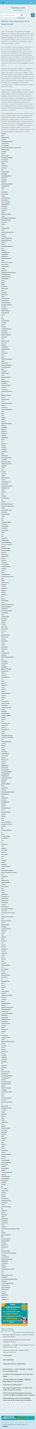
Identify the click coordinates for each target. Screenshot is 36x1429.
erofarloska (4, 1122)
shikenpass (4, 661)
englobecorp (4, 530)
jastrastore (4, 270)
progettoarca (4, 798)
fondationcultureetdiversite (8, 272)
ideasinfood (4, 1074)
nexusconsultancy (6, 385)
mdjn (2, 651)
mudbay (3, 592)
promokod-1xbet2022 (7, 737)
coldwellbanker (5, 1176)
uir (2, 1208)
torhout (3, 862)
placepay (3, 1196)
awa (2, 470)
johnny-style (4, 637)
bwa (2, 967)
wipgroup (4, 1057)
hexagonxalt (4, 1017)
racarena (3, 327)
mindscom (4, 433)
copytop (3, 1192)
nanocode (4, 685)
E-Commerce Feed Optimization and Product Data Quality (18, 1375)
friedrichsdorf (5, 776)
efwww (3, 1047)
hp (2, 317)
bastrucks (4, 1227)
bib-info (3, 947)
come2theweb (5, 729)
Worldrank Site (18, 7)
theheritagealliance (6, 176)
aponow (3, 1212)
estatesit (3, 1265)
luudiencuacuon (5, 693)
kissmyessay (4, 876)
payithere (3, 864)
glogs (2, 260)
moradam (4, 800)
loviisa (3, 957)
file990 (3, 502)
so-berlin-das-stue (6, 482)
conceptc (3, 306)
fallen (2, 961)
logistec (3, 417)
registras (3, 717)
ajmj (2, 578)
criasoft (3, 570)
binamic (3, 472)
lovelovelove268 (5, 1023)
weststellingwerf (5, 1078)
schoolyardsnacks (6, 741)
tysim (2, 796)
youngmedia (4, 1106)
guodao (3, 757)
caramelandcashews (6, 409)
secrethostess (4, 838)
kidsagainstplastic (6, 606)
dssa (2, 411)
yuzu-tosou (4, 538)
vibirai (3, 196)
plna (2, 413)
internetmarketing (6, 1088)
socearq (3, 586)
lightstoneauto (5, 925)
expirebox (4, 210)
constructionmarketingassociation (10, 1229)
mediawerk (4, 894)
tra (2, 979)
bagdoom (4, 178)
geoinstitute (4, 1220)
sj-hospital (4, 1130)
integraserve (4, 309)
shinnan (3, 250)
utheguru (3, 655)
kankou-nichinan (6, 822)
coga (2, 820)
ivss (2, 914)
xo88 (2, 681)
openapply (4, 174)
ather (2, 369)
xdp (2, 494)
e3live (3, 401)
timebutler (4, 711)
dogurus (3, 234)
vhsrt (2, 989)
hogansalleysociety (6, 510)
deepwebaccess (5, 677)
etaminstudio (4, 300)
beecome (3, 447)
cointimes (4, 927)
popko (3, 1146)
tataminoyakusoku (6, 258)
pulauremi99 (4, 556)
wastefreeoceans (5, 866)
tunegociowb (4, 898)
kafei (2, 453)
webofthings (4, 437)
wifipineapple (5, 540)
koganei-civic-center (7, 262)
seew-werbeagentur (6, 544)
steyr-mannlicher (5, 1239)
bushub (3, 959)
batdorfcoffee (5, 526)
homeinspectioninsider (7, 232)
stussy (3, 615)
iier (2, 596)
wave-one (4, 343)
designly (3, 1166)
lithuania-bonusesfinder (7, 506)
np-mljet (3, 236)
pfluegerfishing (5, 981)
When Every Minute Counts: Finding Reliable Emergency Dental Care (15, 1351)
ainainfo (3, 665)
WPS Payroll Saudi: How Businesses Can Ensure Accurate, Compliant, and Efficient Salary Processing (18, 1394)
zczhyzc (3, 1025)
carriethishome (5, 321)
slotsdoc (3, 623)
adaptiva (3, 568)
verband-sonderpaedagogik (8, 1253)
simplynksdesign (6, 276)
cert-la (3, 1291)
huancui (3, 719)
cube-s (3, 1094)
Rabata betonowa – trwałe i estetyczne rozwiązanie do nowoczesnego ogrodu (18, 1370)
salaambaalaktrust (6, 1154)
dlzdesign (4, 1297)
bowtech (3, 804)
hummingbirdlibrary (6, 141)
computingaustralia (6, 778)
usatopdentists (5, 653)
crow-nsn (3, 675)
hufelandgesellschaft (6, 157)
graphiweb (4, 1114)
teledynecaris (5, 1289)
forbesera (3, 1049)
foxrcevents (4, 627)
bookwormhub (5, 228)
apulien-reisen (5, 582)
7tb (2, 633)
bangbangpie (4, 278)
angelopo (3, 848)
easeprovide (4, 788)
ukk (2, 1231)
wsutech (3, 993)
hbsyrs (3, 890)
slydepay (3, 496)
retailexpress (4, 455)
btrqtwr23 (4, 594)
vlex (2, 699)
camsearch (4, 206)
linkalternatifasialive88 (7, 1041)
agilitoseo (4, 590)
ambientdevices (5, 478)
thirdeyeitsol (4, 1180)
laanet (3, 135)
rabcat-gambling (5, 550)
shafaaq (3, 425)
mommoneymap (5, 566)
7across (3, 743)
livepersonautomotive (7, 1275)
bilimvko (3, 1144)
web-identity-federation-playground (11, 147)
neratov (3, 691)
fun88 (3, 188)
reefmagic (4, 1090)
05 (2, 1186)
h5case (3, 645)
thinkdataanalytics (6, 1200)
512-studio (4, 850)
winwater (3, 323)
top (2, 170)
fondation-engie (5, 548)
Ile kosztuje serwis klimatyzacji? (12, 1385)
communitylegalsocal (7, 246)
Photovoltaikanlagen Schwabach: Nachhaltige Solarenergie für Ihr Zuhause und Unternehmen (17, 1399)
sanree (3, 315)
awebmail (4, 1059)
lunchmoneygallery (6, 830)
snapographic (5, 564)
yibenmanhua (5, 200)
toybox (3, 1027)
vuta (2, 534)
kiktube (3, 745)
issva (2, 518)
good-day (4, 1045)
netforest (3, 474)
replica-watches (5, 703)
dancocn (3, 405)
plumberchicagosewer (7, 604)
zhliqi (2, 580)
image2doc (4, 528)
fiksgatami (4, 1281)
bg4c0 (3, 1216)
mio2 (2, 1271)
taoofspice (4, 292)
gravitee (3, 973)
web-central (4, 755)
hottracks (3, 443)
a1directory (4, 353)
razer (2, 834)
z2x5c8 (3, 826)
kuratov (3, 806)
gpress (3, 282)
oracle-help (4, 663)
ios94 (2, 375)
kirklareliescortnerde (7, 735)
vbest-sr (3, 764)
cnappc (3, 749)
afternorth (4, 910)
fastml (3, 971)
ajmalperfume (5, 880)
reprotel (3, 639)
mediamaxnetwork (6, 463)
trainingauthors (5, 774)
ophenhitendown (5, 1003)
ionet (2, 856)
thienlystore (4, 1051)
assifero (3, 709)
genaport (3, 1293)
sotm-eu (3, 852)
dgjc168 (3, 1174)
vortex (3, 1120)
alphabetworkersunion (7, 1007)
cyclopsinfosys (5, 172)
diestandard (4, 768)
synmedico (4, 286)
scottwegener (5, 143)
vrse (2, 190)
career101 (4, 1066)
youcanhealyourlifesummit (8, 218)
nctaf (2, 290)
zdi (2, 500)
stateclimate (4, 160)
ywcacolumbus (5, 498)
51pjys (3, 1112)
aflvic (2, 296)
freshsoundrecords (6, 1108)
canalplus (4, 1055)
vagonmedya (4, 671)
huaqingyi (4, 780)
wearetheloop (5, 1257)
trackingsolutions (6, 1084)
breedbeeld (4, 192)
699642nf (4, 1138)
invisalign (4, 562)
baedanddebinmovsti (7, 504)
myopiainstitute (5, 252)
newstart (3, 904)
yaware (3, 884)
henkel (3, 1140)
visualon (3, 625)
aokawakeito (4, 363)
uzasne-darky (5, 770)
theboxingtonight (6, 1009)
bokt (2, 1070)
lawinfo (3, 480)
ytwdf (3, 1039)
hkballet (3, 1243)
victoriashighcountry (7, 1172)
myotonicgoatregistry (7, 184)
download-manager (6, 611)
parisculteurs (4, 264)
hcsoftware (4, 407)
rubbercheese (5, 906)
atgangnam (4, 705)
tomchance (4, 1215)
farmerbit (3, 860)
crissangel (4, 168)
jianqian (3, 139)
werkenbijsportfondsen (7, 1283)
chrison (3, 325)
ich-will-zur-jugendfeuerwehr (9, 1279)
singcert (3, 1031)
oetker (3, 490)
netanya (3, 1152)
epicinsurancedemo (6, 1092)
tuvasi (3, 602)
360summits (4, 288)
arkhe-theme (4, 629)
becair (3, 923)
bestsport (3, 584)
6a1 (2, 1237)
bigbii (3, 361)
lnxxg (3, 892)
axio (2, 943)
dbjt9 (2, 1136)
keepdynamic (5, 794)
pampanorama (5, 381)
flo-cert (3, 1158)
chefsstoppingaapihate (7, 657)
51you (3, 643)
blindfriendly (4, 765)
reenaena (3, 1255)
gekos (3, 868)
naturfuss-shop (5, 149)
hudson (3, 268)
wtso (2, 918)
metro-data (4, 512)
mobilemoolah (5, 574)
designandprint (5, 1241)
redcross (3, 695)
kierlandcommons (6, 1082)
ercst (2, 721)
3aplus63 (3, 621)
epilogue (3, 492)
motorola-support (6, 1206)
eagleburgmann (5, 349)
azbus (3, 1148)
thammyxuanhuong (6, 1102)
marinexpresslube (6, 522)
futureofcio (4, 1202)
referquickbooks (5, 1019)
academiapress (5, 186)
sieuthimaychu (5, 298)
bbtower (3, 814)
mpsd (2, 572)
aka (2, 1249)
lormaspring (4, 1150)
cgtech (3, 933)
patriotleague (4, 373)
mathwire (3, 429)
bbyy (2, 319)
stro (2, 226)
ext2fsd (3, 1233)
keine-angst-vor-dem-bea (8, 913)
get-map (3, 631)
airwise (3, 164)
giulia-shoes (4, 161)
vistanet (3, 133)
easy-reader (4, 854)
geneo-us (3, 222)
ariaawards (4, 953)
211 (2, 1033)
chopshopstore (5, 753)
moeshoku (4, 208)
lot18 (2, 339)
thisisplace (4, 180)
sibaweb (3, 790)
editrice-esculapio (6, 214)
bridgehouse (4, 1247)
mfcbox (3, 1005)
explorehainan (5, 137)
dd (2, 828)
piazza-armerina (5, 1287)
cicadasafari (4, 612)
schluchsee (4, 751)
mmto (3, 1124)
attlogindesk (4, 1261)
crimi (2, 687)
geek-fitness (4, 1223)
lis (2, 1063)
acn (2, 536)
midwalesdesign (5, 198)
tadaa (2, 1118)
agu (2, 874)
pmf (2, 878)
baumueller (4, 294)
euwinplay (4, 337)
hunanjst (3, 1067)
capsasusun (4, 1263)
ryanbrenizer (4, 1190)
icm (2, 840)
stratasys (3, 689)
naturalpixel (4, 641)
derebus (3, 987)
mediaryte (4, 941)
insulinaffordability (6, 772)
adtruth (3, 476)
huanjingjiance (5, 802)
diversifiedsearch (5, 808)
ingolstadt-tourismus (6, 486)
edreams (3, 435)
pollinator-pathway (6, 365)
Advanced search (21, 17)
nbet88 (3, 242)
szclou (3, 1204)
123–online (4, 1188)
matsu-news (4, 1245)
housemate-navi (5, 1072)
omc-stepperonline (6, 457)
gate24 (3, 1086)
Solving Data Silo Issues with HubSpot (14, 1364)
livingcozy (4, 371)
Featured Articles (7, 1331)
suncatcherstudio (6, 367)
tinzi (2, 1142)
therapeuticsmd (5, 1037)
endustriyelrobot (5, 302)
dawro (3, 747)
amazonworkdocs (6, 335)
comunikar (4, 588)
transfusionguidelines (7, 1076)
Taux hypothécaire (8, 1360)
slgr (2, 935)
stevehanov (4, 977)
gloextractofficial (5, 784)
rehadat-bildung (5, 975)
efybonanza (4, 1021)
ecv (2, 842)
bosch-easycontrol (6, 707)
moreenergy (4, 194)
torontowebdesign (6, 542)
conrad (3, 558)
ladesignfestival (5, 204)
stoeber (3, 1194)
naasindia (4, 459)
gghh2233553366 (6, 669)
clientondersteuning (6, 391)
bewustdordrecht (5, 220)
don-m (3, 733)
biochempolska (5, 514)
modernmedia (5, 313)
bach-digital (4, 969)
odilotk (3, 419)
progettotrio (4, 333)
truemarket (4, 554)
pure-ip (3, 955)
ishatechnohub (5, 617)
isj (2, 1104)
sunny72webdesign (6, 238)
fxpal (2, 786)
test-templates (5, 145)
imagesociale (4, 156)
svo (2, 739)
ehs (2, 659)
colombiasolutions (6, 329)
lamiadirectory (5, 488)
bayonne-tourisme (6, 921)
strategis (3, 1267)
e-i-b (2, 1273)
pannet (3, 153)
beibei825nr (4, 1295)
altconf (3, 1043)
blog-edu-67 (4, 759)
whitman (3, 182)
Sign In (32, 2)
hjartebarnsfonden (6, 240)
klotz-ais (3, 560)
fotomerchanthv (5, 1160)
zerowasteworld (5, 202)
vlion (2, 1096)
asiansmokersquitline (7, 870)
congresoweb (5, 1299)
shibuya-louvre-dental (7, 917)
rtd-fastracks (4, 484)
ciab (2, 520)
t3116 (3, 280)
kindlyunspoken (5, 1128)
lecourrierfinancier (6, 1098)
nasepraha (4, 1132)
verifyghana (4, 254)
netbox (3, 532)
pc (2, 832)
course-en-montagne (7, 1013)
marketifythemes (5, 274)
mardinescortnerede (6, 1259)
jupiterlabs (4, 383)
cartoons (3, 387)
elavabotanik (4, 600)
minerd (3, 1126)
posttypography (5, 836)
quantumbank (5, 1168)
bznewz (3, 1116)
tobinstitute (4, 1277)
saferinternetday (5, 1251)
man (2, 248)
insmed (3, 761)
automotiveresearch (6, 824)
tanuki (3, 598)
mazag (3, 1001)
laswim (3, 1053)
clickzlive (4, 1134)
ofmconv (3, 673)
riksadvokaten (5, 399)
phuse (3, 230)
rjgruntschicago (5, 882)
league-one (4, 725)
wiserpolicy (4, 166)
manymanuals (5, 713)
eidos (2, 983)
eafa (2, 415)
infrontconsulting (6, 462)
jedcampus (4, 619)
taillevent (3, 931)
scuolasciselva (5, 1285)
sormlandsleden (5, 965)
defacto (3, 212)
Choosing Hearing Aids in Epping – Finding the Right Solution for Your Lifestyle (17, 1380)
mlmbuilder (4, 1015)
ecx (2, 393)
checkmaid (4, 1029)
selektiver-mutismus (6, 359)
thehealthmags (5, 1178)
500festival (4, 1210)
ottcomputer (4, 1035)
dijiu (2, 357)
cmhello (3, 1156)
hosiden (3, 1184)
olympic (3, 445)
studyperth (4, 949)
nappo (3, 439)
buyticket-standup (6, 304)
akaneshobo (4, 647)
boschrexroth (4, 266)
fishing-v (3, 816)
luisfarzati (4, 1061)
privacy (3, 421)
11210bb (3, 1110)
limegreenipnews (6, 377)
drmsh (3, 284)
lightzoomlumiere (6, 395)
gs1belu (3, 546)
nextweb (3, 1100)
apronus (3, 782)
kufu (2, 355)
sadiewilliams (5, 991)
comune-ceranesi (6, 715)
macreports (4, 389)
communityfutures (6, 929)
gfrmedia (3, 1182)
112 (2, 679)
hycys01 (3, 951)
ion (2, 441)
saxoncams (4, 649)
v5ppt (3, 216)
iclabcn (3, 244)
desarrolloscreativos (6, 403)
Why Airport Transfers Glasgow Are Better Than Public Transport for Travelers (17, 1389)
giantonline (4, 331)
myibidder (4, 427)
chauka (3, 697)
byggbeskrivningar (6, 423)
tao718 (3, 397)
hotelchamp (4, 902)
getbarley (3, 997)
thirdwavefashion (6, 1235)
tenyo (2, 939)
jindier (3, 508)
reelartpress (4, 451)
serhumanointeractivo (7, 576)
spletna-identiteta (6, 1162)
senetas (3, 224)
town (2, 888)
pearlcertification (5, 812)
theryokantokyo (5, 635)
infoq (2, 818)
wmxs (3, 516)
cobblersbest (4, 347)
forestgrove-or (5, 896)
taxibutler (4, 466)
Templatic (5, 1426)
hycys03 (3, 963)
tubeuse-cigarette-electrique (8, 872)
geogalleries (4, 256)
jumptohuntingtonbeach (7, 792)
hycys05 (3, 945)
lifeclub (3, 1080)
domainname (4, 1011)
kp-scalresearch (5, 723)
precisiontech (5, 886)
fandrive (3, 1170)
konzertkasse (4, 1198)
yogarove (3, 999)
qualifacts (4, 667)
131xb (3, 985)
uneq (2, 1225)
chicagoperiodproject (7, 908)
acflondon (4, 449)
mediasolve (4, 844)
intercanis (4, 552)
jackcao (3, 683)
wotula (3, 468)
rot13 (2, 810)
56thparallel (4, 1219)
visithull (3, 345)
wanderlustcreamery (6, 995)
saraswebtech (5, 701)
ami (2, 846)
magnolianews (5, 341)
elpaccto (3, 727)
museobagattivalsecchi (7, 1269)
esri (2, 858)
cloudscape (4, 524)
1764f (3, 731)
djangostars (4, 608)
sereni (3, 351)
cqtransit (3, 937)
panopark (4, 431)
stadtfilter (3, 151)
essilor (3, 379)
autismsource (5, 900)
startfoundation (5, 310)
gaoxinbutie (4, 1164)
